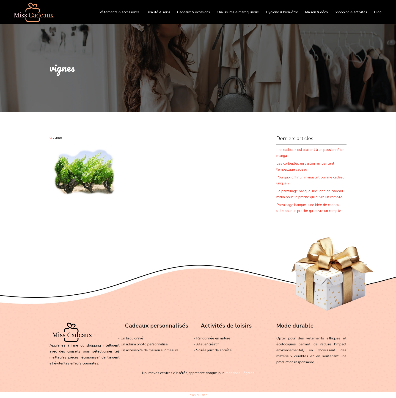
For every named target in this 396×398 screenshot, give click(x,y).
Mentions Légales (239, 372)
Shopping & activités (351, 12)
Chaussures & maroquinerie (238, 12)
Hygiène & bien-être (282, 12)
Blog (378, 12)
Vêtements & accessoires (120, 12)
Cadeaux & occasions (193, 12)
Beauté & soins (158, 12)
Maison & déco (316, 12)
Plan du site (198, 395)
